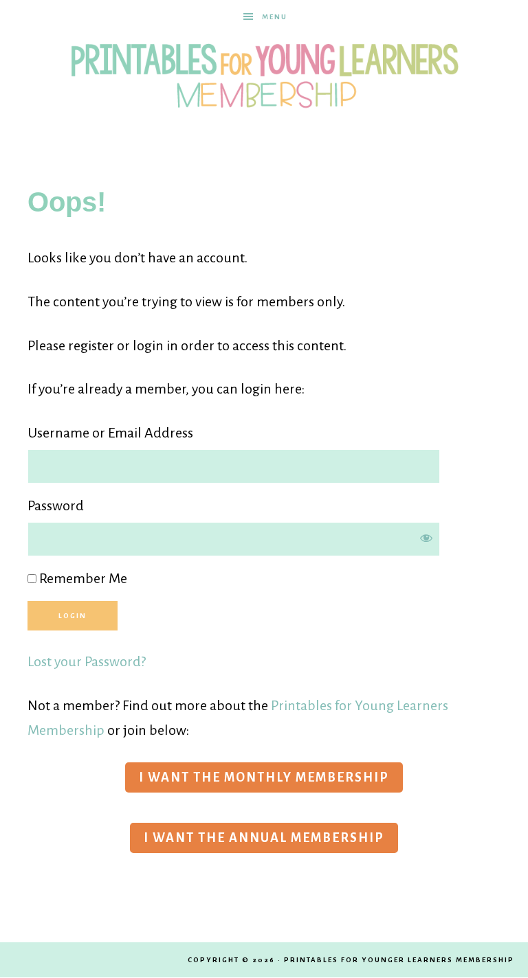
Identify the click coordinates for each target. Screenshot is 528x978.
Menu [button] (274, 17)
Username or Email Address (110, 432)
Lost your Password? (87, 661)
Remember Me (81, 578)
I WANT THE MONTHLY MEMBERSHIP (264, 777)
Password (56, 505)
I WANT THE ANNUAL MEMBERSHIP (264, 838)
